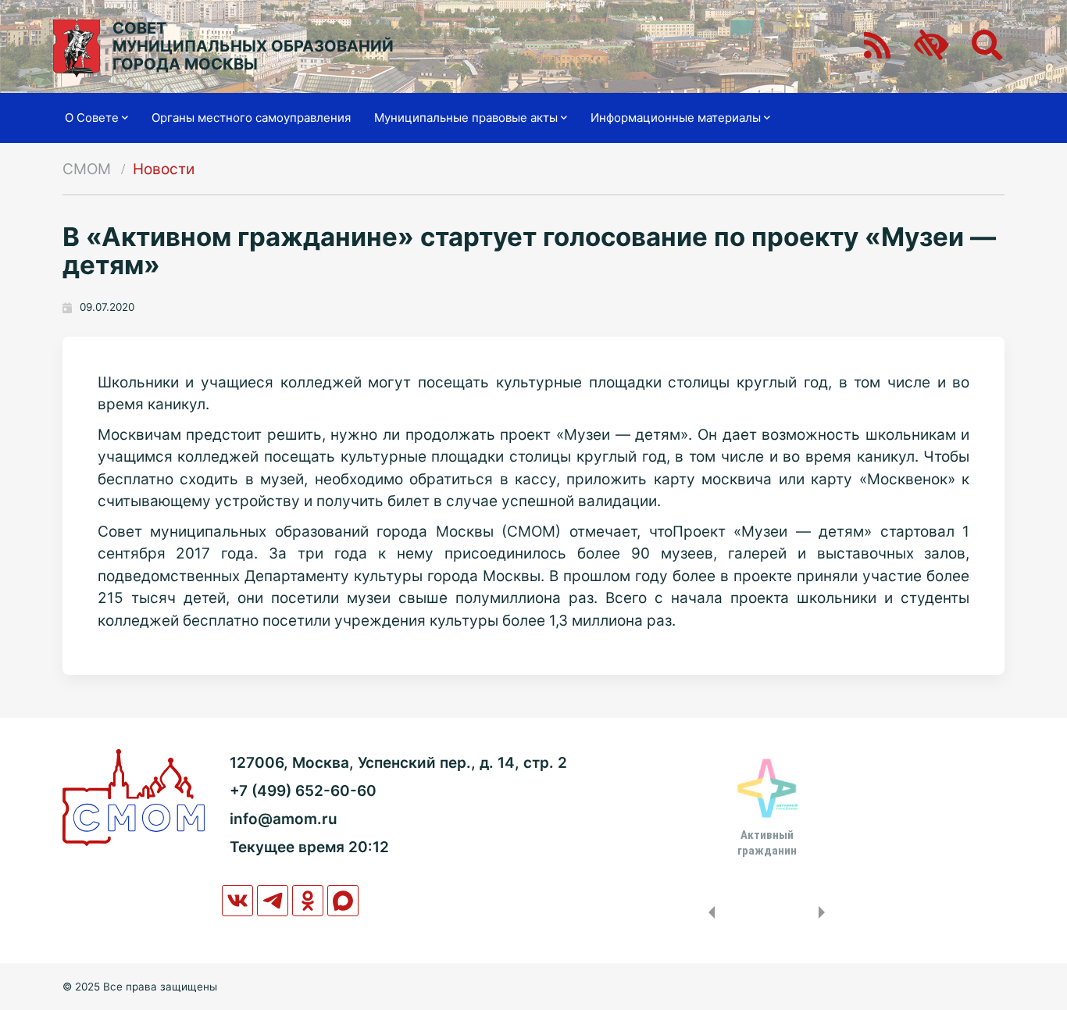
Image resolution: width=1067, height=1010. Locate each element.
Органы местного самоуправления (251, 117)
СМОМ (86, 169)
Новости (163, 169)
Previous (708, 912)
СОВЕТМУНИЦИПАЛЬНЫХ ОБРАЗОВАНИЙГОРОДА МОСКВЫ (253, 46)
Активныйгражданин (767, 843)
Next (825, 912)
